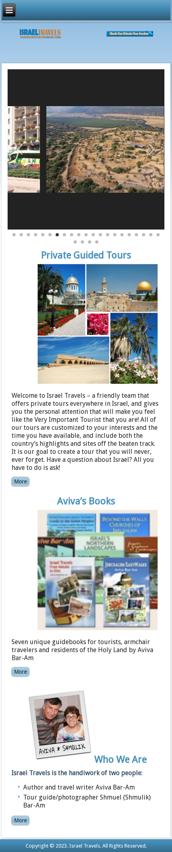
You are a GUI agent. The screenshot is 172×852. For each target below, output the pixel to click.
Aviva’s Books (86, 501)
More (20, 481)
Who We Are (120, 759)
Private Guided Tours (86, 255)
